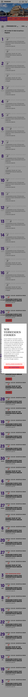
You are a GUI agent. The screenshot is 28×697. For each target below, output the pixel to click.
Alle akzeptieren (14, 367)
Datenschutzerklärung (9, 355)
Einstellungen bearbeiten (14, 364)
